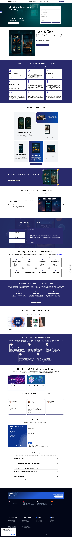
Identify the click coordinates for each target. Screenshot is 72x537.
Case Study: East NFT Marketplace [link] (15, 327)
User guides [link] (55, 534)
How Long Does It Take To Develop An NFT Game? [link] (24, 466)
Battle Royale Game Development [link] (26, 527)
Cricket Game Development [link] (25, 522)
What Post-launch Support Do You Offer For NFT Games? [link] (25, 471)
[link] (1, 12)
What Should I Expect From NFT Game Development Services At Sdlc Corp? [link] (29, 473)
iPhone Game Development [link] (25, 521)
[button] (8, 204)
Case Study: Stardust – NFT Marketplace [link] (35, 327)
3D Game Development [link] (11, 522)
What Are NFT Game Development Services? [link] (23, 461)
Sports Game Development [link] (25, 526)
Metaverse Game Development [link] (12, 526)
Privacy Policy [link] (45, 534)
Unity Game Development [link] (11, 521)
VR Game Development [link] (25, 520)
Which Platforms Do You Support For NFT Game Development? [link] (27, 463)
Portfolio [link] (51, 521)
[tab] (17, 230)
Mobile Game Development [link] (11, 520)
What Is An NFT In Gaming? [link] (19, 458)
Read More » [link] (10, 329)
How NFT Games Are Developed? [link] (20, 479)
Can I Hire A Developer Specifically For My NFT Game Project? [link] (26, 468)
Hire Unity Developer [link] (39, 520)
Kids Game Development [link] (25, 525)
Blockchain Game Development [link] (12, 527)
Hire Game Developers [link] (39, 521)
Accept (13, 534)
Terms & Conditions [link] (50, 534)
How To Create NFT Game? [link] (19, 476)
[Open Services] (31, 1)
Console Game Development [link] (12, 525)
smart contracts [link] (16, 96)
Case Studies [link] (52, 520)
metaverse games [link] (58, 96)
